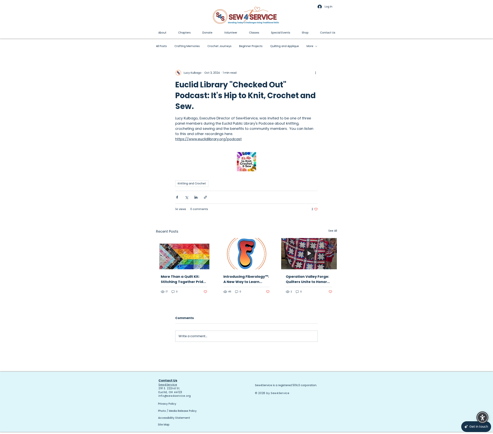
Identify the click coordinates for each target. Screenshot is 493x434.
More (310, 46)
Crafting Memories (187, 46)
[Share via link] (205, 197)
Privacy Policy (167, 404)
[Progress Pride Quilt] (184, 253)
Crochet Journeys (219, 46)
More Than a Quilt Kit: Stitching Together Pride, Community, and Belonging (183, 279)
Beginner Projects (250, 46)
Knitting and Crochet (192, 183)
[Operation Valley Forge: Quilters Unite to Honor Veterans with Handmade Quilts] (309, 253)
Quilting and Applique (284, 46)
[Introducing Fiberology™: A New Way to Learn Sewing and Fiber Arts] (246, 253)
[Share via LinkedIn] (196, 197)
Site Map (163, 424)
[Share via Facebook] (177, 197)
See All (332, 231)
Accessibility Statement (174, 418)
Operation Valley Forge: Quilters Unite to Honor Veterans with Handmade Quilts (307, 279)
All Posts (161, 46)
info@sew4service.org (174, 396)
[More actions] (315, 72)
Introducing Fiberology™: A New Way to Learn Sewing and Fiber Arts (246, 279)
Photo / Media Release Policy (177, 411)
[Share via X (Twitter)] (186, 197)
